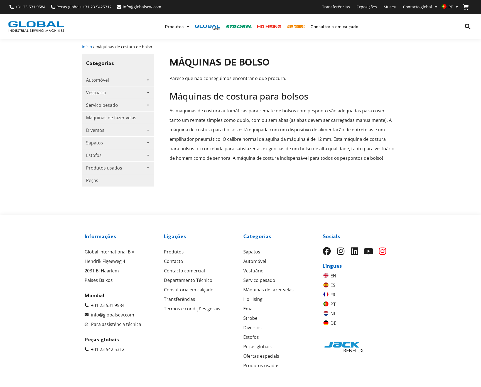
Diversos (95, 130)
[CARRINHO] (465, 7)
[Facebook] (327, 251)
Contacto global (417, 6)
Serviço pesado (102, 105)
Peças (92, 180)
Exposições (367, 6)
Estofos (94, 155)
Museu (390, 6)
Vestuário (96, 93)
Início (87, 46)
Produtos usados (104, 168)
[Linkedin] (354, 251)
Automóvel (97, 80)
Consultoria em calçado (334, 26)
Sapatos (94, 143)
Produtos (174, 26)
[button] (467, 27)
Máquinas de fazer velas (111, 118)
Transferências (336, 6)
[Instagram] (341, 251)
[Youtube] (368, 251)
